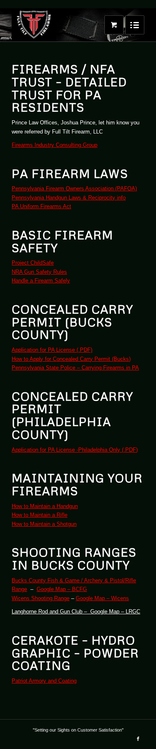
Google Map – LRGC (115, 611)
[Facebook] (138, 738)
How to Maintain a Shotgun (44, 524)
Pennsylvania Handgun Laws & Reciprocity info (69, 198)
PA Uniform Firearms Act (41, 206)
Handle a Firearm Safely (41, 280)
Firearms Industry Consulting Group (54, 145)
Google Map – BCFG (62, 589)
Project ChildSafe (33, 263)
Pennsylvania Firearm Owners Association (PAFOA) (74, 188)
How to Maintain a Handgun (45, 506)
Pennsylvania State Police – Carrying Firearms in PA (75, 368)
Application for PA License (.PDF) (52, 350)
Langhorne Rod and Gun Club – (51, 611)
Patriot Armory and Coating (44, 681)
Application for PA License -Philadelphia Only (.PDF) (75, 450)
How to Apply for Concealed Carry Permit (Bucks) (71, 359)
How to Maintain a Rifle (39, 515)
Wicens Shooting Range (40, 598)
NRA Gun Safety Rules (39, 272)
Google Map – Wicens (102, 598)
